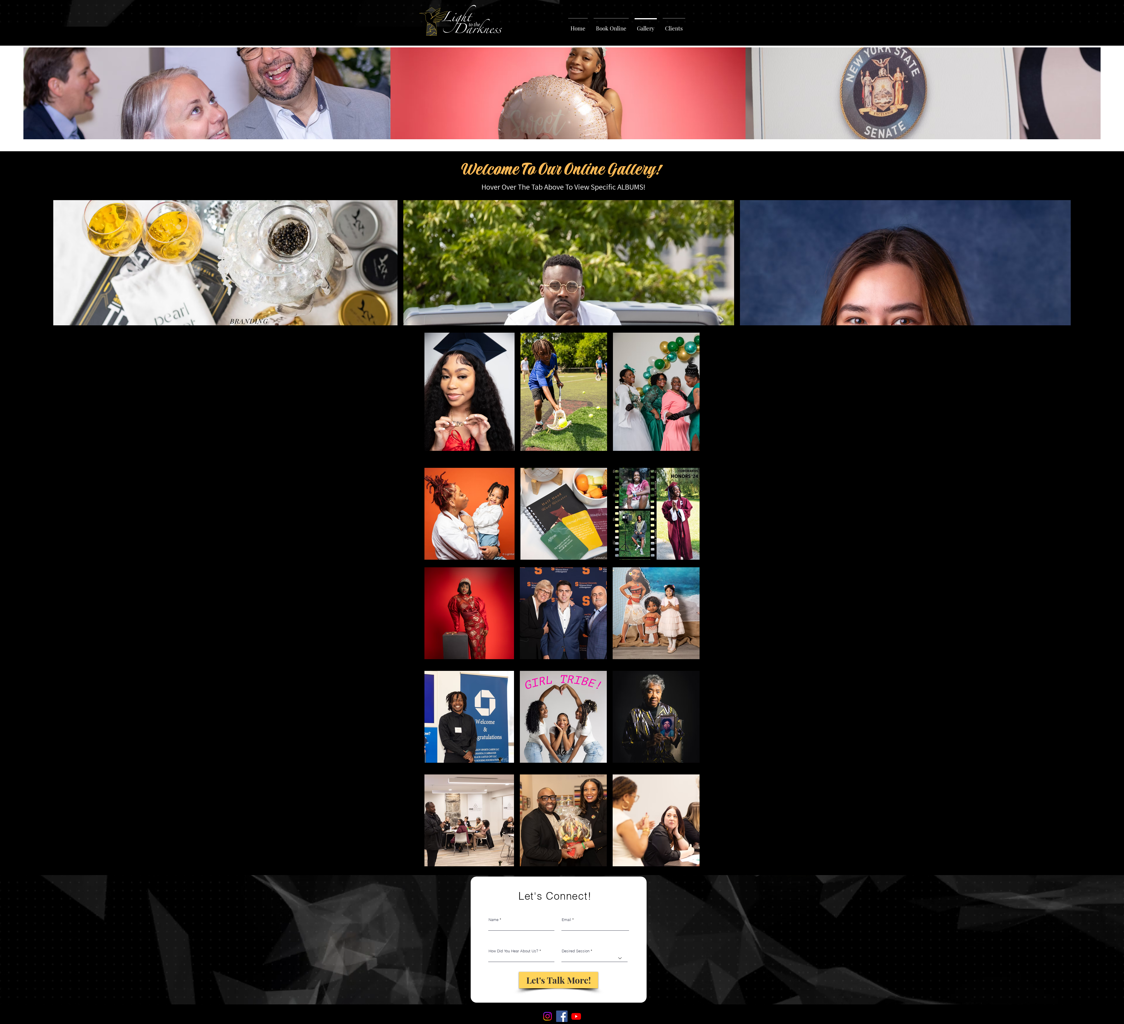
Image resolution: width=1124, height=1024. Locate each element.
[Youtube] (576, 1016)
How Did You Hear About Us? (513, 951)
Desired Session (576, 951)
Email (566, 920)
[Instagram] (547, 1016)
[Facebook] (562, 1016)
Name (493, 920)
